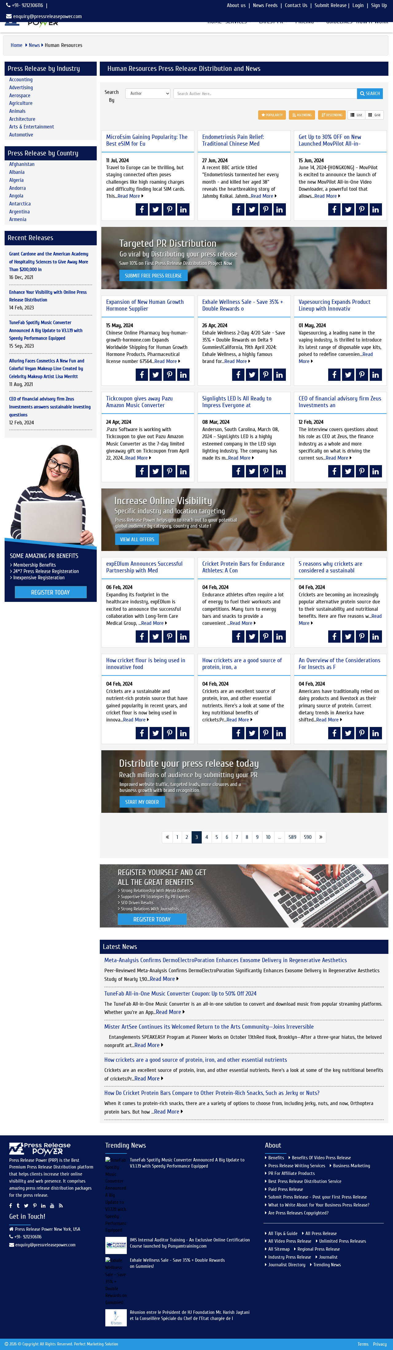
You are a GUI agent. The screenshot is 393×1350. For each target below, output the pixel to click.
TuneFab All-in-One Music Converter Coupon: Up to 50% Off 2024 (180, 993)
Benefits (276, 1158)
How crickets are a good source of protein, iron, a (242, 664)
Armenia (17, 219)
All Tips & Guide (283, 1233)
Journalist (328, 1257)
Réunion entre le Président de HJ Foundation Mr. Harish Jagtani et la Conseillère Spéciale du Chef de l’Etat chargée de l (190, 1315)
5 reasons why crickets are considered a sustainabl (330, 567)
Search (372, 93)
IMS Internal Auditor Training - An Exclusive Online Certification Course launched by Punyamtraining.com (190, 1243)
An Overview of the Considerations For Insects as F (339, 664)
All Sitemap (279, 1249)
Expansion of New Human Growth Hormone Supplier (145, 305)
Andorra (17, 188)
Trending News (327, 1265)
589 (292, 837)
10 (268, 837)
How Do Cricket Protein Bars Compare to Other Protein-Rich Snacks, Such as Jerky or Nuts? (211, 1092)
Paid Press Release (285, 1189)
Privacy (380, 1344)
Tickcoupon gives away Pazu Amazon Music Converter (139, 402)
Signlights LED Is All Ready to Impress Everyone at (236, 402)
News (34, 45)
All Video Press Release (289, 1241)
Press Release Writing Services (296, 1165)
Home (17, 45)
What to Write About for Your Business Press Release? (318, 1205)
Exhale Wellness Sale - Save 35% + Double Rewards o (242, 305)
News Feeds (265, 5)
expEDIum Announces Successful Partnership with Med (144, 567)
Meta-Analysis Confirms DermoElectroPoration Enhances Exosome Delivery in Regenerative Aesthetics (225, 960)
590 (308, 837)
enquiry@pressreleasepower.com (47, 16)
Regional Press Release (319, 1249)
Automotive (21, 135)
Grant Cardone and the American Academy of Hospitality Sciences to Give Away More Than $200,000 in (48, 261)
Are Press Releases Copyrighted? (298, 1213)
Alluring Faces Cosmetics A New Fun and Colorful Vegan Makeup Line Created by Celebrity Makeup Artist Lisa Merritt (46, 368)
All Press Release (321, 1233)
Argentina (19, 211)
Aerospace (19, 95)
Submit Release (331, 5)
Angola (16, 196)
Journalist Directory (286, 1265)
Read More (130, 196)
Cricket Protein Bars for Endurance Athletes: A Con (243, 567)
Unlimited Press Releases (342, 1241)
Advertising (21, 87)
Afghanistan (22, 164)
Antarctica (20, 204)
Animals (17, 111)
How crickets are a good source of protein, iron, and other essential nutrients (195, 1059)
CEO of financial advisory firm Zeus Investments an (340, 402)
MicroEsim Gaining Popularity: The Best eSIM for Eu (147, 140)
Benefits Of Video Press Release (321, 1158)
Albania (17, 172)
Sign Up (379, 5)
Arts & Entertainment (31, 127)
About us (236, 5)
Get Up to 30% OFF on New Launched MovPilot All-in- (330, 140)
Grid (377, 115)
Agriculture (21, 103)
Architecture (22, 119)
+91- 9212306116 (26, 5)
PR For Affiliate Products (291, 1173)
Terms (363, 1344)
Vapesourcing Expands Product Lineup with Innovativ (335, 305)
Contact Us (296, 5)
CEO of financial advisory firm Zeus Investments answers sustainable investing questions (50, 406)
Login (358, 5)
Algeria (16, 180)
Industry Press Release (289, 1257)
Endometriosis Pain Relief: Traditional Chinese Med (233, 140)
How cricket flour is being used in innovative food (145, 664)
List (359, 115)
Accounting (21, 79)
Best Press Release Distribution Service (304, 1181)
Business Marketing (351, 1165)
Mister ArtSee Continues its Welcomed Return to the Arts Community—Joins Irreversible (209, 1026)
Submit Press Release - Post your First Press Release (317, 1197)
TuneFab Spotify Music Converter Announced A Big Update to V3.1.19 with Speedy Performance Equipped (46, 330)
